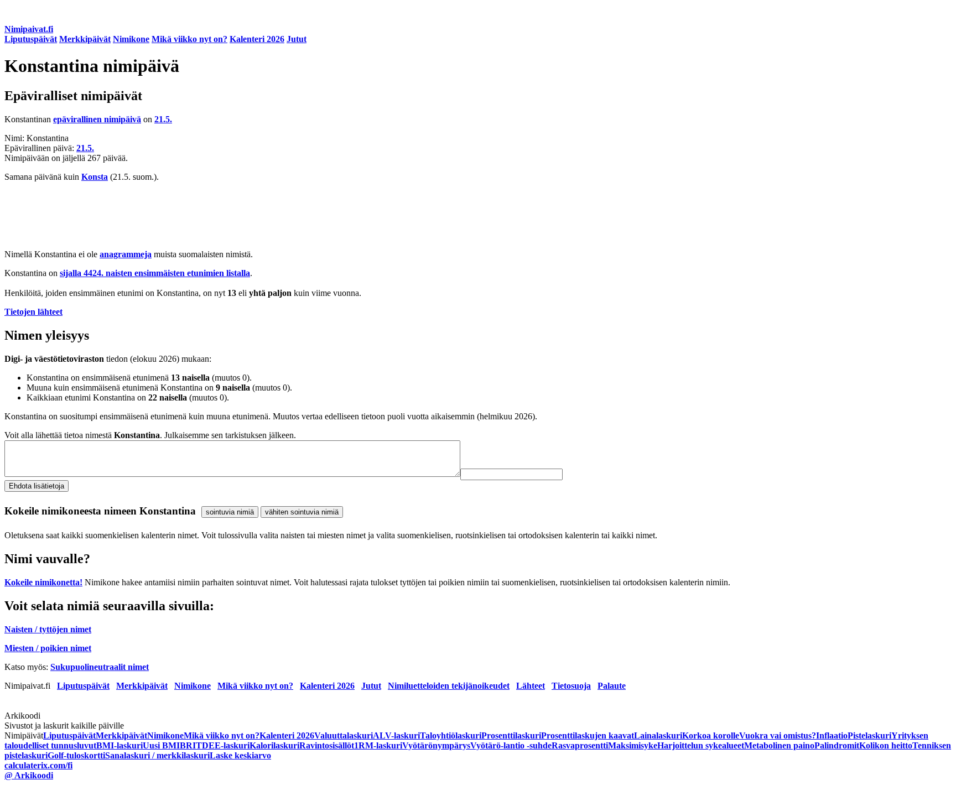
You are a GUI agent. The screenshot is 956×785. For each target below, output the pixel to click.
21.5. (163, 119)
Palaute (612, 685)
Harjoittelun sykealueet (700, 745)
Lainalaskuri (658, 735)
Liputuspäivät (30, 39)
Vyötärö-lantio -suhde (511, 745)
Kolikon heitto (885, 745)
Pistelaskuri (869, 735)
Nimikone (131, 39)
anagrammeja (126, 254)
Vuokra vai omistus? (777, 735)
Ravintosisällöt (326, 745)
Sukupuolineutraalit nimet (99, 667)
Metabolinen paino (779, 745)
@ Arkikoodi (28, 775)
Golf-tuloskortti (76, 755)
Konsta (94, 176)
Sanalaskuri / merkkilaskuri (157, 755)
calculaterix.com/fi (38, 765)
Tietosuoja (571, 685)
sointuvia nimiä (230, 512)
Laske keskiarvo (240, 755)
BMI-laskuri (119, 745)
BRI (188, 745)
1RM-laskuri (378, 745)
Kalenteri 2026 (257, 39)
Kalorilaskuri (274, 745)
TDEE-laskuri (223, 745)
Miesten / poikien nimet (47, 648)
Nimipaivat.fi (28, 29)
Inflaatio (832, 735)
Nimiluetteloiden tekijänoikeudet (449, 685)
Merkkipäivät (85, 39)
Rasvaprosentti (580, 745)
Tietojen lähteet (33, 311)
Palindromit (836, 745)
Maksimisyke (632, 745)
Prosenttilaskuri (511, 735)
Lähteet (530, 685)
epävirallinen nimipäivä (97, 119)
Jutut (296, 39)
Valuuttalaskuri (343, 735)
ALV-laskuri (396, 735)
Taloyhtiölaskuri (450, 735)
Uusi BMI (161, 745)
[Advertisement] (336, 216)
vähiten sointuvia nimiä (302, 512)
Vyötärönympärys (436, 745)
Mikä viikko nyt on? (189, 39)
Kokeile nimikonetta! (43, 582)
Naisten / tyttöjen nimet (47, 629)
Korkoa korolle (710, 735)
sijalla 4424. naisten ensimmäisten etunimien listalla (155, 273)
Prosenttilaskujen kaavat (587, 735)
